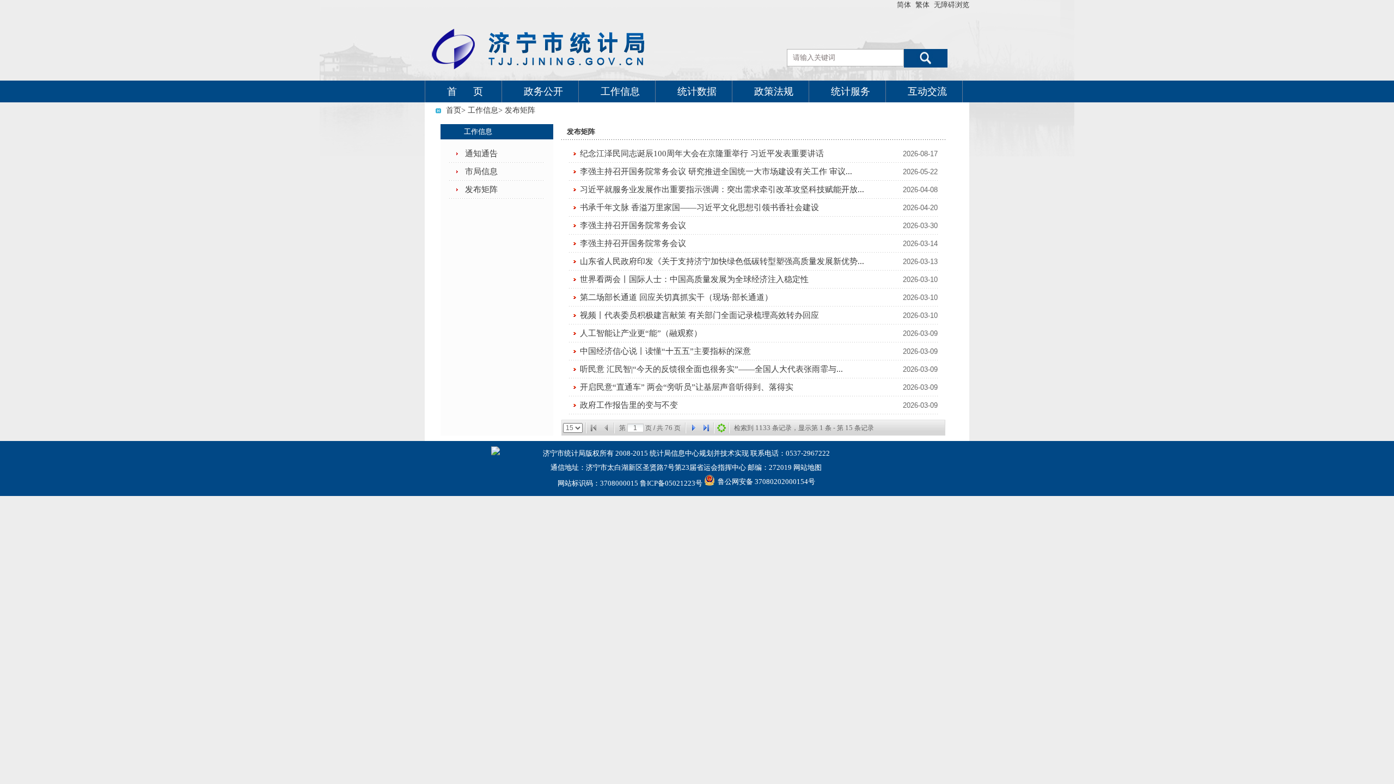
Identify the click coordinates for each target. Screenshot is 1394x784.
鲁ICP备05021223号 (671, 483)
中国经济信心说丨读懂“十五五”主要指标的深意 (665, 351)
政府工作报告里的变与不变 (629, 405)
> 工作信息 (479, 110)
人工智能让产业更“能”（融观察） (641, 333)
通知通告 (481, 153)
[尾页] (706, 427)
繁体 (922, 5)
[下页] (693, 427)
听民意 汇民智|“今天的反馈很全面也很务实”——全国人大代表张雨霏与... (711, 369)
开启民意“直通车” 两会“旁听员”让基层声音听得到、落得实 (686, 387)
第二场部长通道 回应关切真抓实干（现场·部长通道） (676, 297)
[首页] (593, 427)
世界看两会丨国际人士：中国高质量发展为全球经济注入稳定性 (694, 279)
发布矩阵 (481, 189)
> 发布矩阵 (516, 110)
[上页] (606, 427)
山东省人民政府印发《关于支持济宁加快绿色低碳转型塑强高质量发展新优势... (722, 261)
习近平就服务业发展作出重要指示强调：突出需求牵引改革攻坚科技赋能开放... (722, 189)
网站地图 (807, 467)
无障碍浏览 (951, 5)
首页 (453, 110)
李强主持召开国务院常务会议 (633, 225)
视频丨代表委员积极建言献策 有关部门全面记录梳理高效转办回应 (699, 315)
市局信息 (481, 171)
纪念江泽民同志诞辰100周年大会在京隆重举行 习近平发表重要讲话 (702, 153)
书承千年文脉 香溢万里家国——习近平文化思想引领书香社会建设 (699, 207)
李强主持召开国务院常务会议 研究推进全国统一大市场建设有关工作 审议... (716, 171)
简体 (904, 5)
